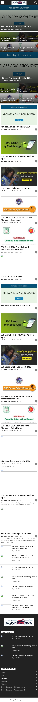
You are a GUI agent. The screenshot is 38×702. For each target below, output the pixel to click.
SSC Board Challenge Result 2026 (26, 39)
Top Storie (4, 678)
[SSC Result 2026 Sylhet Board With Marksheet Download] (19, 206)
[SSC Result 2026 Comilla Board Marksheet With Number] (19, 235)
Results (3, 672)
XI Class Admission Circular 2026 (16, 26)
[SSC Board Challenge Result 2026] (19, 176)
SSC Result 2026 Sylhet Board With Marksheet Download (8, 49)
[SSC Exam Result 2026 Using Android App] (19, 144)
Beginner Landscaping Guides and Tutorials (13, 687)
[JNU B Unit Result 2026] (19, 265)
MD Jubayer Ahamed (7, 29)
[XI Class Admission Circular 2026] (19, 18)
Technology (4, 681)
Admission (4, 684)
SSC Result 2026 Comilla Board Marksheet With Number (27, 49)
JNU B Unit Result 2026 (11, 276)
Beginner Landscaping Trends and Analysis (13, 690)
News (2, 675)
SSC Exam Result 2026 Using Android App (9, 39)
